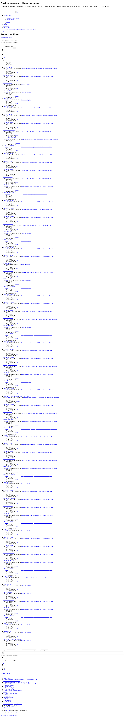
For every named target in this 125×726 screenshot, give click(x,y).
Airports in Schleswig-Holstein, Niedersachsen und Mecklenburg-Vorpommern (39, 68)
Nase (6, 264)
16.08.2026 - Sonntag (8, 106)
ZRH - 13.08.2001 (7, 231)
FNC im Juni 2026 (7, 278)
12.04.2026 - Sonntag (8, 568)
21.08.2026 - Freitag (8, 75)
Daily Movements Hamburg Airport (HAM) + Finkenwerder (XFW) (37, 76)
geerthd (7, 139)
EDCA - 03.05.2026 (8, 427)
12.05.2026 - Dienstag (8, 404)
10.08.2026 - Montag (8, 153)
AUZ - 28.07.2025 (7, 631)
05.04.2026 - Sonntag (8, 607)
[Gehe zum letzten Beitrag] (18, 135)
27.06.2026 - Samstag (8, 271)
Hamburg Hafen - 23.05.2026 (10, 365)
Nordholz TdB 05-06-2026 (9, 137)
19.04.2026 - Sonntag (8, 521)
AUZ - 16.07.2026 (7, 98)
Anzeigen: (4, 650)
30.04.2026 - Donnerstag (9, 498)
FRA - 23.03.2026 (7, 482)
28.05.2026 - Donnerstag (9, 341)
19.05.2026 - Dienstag (8, 388)
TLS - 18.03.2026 (7, 584)
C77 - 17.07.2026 (7, 83)
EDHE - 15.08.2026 (8, 114)
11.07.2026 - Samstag (8, 224)
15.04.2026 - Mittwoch (8, 560)
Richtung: (39, 650)
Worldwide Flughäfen (26, 84)
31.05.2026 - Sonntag (8, 333)
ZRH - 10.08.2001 (7, 380)
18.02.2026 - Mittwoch (8, 615)
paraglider (7, 397)
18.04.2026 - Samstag (8, 537)
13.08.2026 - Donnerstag (9, 130)
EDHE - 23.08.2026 (8, 67)
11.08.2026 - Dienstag (8, 145)
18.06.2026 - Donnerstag (9, 294)
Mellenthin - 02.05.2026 (9, 435)
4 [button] (3, 53)
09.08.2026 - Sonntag (8, 161)
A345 (6, 131)
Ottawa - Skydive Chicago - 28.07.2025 (12, 639)
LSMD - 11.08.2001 (8, 325)
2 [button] (3, 50)
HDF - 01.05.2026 (7, 466)
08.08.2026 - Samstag (8, 169)
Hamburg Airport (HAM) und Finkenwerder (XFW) (35, 194)
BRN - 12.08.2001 (7, 239)
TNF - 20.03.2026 (7, 529)
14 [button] (4, 57)
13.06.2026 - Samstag (8, 310)
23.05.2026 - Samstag (8, 372)
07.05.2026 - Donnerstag (9, 474)
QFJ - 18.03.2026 (7, 592)
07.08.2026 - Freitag (8, 177)
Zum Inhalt (3, 9)
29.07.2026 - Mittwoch (8, 200)
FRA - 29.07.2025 (7, 623)
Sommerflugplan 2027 (8, 192)
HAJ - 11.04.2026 (7, 576)
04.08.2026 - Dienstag (8, 184)
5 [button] (3, 54)
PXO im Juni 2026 (7, 263)
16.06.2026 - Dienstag (8, 302)
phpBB (8, 710)
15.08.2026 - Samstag (8, 122)
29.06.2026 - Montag (8, 255)
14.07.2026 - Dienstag (8, 216)
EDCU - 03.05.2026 (8, 419)
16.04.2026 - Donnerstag (9, 553)
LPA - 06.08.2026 (7, 90)
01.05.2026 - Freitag (8, 490)
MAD (6, 68)
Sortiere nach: (18, 650)
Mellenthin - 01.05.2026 (9, 459)
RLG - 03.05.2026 (7, 412)
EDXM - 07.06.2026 (8, 318)
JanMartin (7, 194)
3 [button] (3, 52)
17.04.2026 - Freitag (8, 545)
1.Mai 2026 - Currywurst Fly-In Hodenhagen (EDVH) (16, 396)
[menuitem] (12, 18)
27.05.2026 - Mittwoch (8, 349)
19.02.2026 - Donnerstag (9, 600)
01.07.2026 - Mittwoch (8, 247)
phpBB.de (16, 712)
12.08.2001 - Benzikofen (9, 286)
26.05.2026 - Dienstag (8, 357)
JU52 (6, 209)
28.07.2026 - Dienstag (8, 208)
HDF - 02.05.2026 (7, 443)
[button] (3, 45)
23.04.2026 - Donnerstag (9, 513)
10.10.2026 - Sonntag (8, 451)
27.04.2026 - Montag (8, 506)
